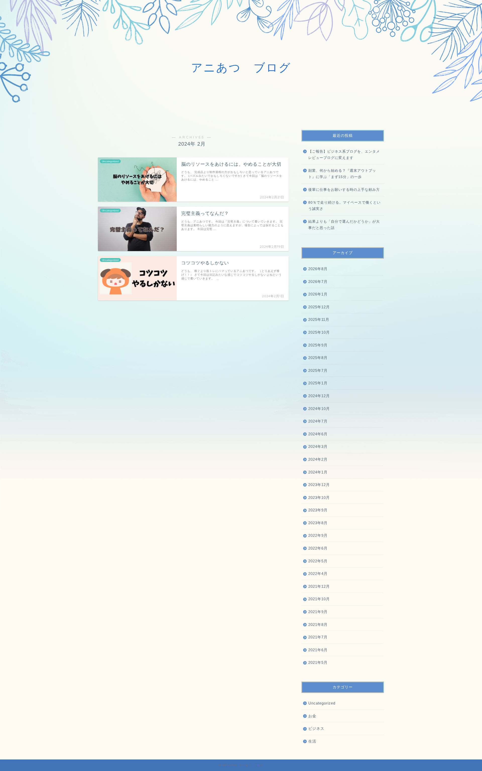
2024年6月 (318, 434)
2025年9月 (318, 345)
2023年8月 (318, 523)
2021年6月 (318, 650)
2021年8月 (318, 624)
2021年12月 (319, 586)
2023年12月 (319, 485)
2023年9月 (318, 510)
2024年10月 (319, 408)
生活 (312, 741)
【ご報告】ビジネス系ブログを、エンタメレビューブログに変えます (344, 155)
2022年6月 (318, 548)
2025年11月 (318, 319)
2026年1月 (318, 294)
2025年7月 (318, 370)
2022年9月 (318, 535)
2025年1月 (318, 383)
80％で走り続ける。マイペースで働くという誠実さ (344, 206)
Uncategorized (321, 703)
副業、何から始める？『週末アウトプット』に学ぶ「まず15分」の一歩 (342, 174)
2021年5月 (318, 662)
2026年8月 (318, 269)
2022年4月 (318, 573)
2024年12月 (319, 396)
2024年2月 (318, 459)
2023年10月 (319, 497)
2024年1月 (318, 472)
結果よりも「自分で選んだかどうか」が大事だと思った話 (344, 225)
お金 (312, 716)
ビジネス (316, 728)
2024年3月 (318, 446)
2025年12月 (319, 307)
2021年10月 (319, 599)
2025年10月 (319, 332)
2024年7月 (318, 421)
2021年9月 (318, 612)
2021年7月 (318, 637)
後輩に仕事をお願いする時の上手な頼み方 (344, 190)
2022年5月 (318, 561)
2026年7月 (318, 281)
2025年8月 (318, 357)
